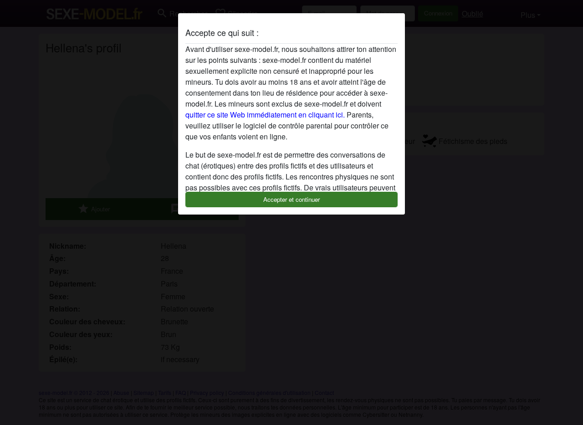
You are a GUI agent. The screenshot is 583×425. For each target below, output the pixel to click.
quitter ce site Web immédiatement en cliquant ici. (265, 114)
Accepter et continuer (291, 199)
